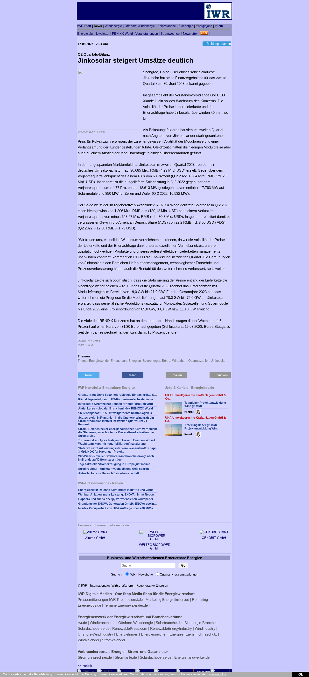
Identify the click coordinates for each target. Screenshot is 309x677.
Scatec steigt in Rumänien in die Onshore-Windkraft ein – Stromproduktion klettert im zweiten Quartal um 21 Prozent (117, 421)
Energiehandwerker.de (192, 657)
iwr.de (82, 623)
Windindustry (205, 628)
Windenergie (113, 26)
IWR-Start (84, 26)
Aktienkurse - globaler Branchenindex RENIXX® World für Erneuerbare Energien (133, 408)
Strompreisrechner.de (95, 657)
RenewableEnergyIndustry (171, 628)
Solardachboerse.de (93, 628)
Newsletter (190, 33)
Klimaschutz (207, 634)
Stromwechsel (170, 33)
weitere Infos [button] (217, 674)
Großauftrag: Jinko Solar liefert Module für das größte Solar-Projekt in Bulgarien (132, 394)
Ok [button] (300, 674)
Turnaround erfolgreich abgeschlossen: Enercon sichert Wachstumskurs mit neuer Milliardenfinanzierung (116, 442)
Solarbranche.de (169, 623)
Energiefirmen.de (175, 599)
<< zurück (85, 666)
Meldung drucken (219, 44)
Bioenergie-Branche (200, 623)
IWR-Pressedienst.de (126, 599)
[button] (88, 375)
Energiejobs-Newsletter (93, 33)
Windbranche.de (102, 623)
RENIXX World (122, 33)
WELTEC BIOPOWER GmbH (154, 546)
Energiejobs (204, 26)
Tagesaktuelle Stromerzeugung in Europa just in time (114, 464)
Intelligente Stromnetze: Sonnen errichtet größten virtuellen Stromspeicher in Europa (136, 404)
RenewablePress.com (129, 628)
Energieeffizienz (182, 634)
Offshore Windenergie (140, 26)
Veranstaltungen (146, 33)
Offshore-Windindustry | (96, 634)
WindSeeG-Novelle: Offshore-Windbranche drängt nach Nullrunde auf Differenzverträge (116, 458)
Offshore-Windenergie (135, 623)
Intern (219, 26)
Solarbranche (166, 26)
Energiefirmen (127, 634)
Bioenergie (185, 26)
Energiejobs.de (89, 605)
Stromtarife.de (126, 657)
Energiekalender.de (133, 605)
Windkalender (88, 640)
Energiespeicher (154, 634)
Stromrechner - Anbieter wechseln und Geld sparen (113, 468)
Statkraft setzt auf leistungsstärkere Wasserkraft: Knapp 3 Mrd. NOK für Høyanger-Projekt (117, 450)
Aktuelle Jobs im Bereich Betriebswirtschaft (108, 473)
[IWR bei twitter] (212, 33)
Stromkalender (113, 640)
